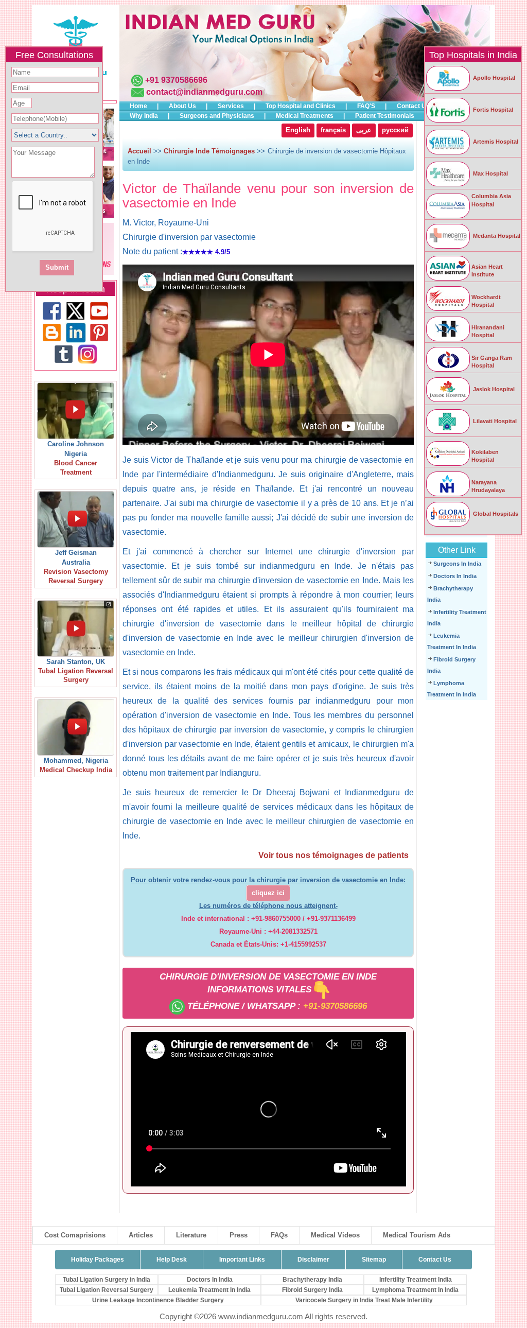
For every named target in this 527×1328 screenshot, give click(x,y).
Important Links (242, 1259)
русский (395, 130)
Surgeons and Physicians (217, 115)
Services (231, 106)
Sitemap (374, 1259)
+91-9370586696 (335, 1005)
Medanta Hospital (495, 236)
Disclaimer (313, 1259)
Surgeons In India (457, 564)
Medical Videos (335, 1235)
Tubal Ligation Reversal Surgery (106, 1290)
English (298, 130)
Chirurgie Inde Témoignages (209, 151)
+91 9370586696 (176, 80)
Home (138, 106)
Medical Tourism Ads (416, 1235)
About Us (182, 106)
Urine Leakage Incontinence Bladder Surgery (158, 1300)
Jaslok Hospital (493, 389)
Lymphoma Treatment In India (415, 1290)
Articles (141, 1235)
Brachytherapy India (312, 1279)
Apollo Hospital (493, 78)
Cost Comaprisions (75, 1235)
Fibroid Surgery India (312, 1290)
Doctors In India (455, 576)
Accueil (139, 151)
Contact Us (413, 106)
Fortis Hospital (492, 110)
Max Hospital (489, 173)
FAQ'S (366, 106)
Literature (191, 1235)
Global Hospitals (494, 514)
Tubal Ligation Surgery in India (106, 1279)
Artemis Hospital (494, 141)
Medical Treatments (304, 115)
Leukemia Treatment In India (209, 1290)
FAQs (279, 1235)
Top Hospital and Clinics (301, 106)
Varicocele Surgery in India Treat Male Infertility (364, 1300)
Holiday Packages (97, 1259)
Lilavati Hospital (494, 421)
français (333, 130)
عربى (364, 130)
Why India (144, 115)
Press (239, 1235)
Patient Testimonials (384, 115)
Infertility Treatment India (415, 1279)
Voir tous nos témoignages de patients (333, 855)
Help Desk (171, 1259)
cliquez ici (268, 893)
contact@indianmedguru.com (204, 92)
